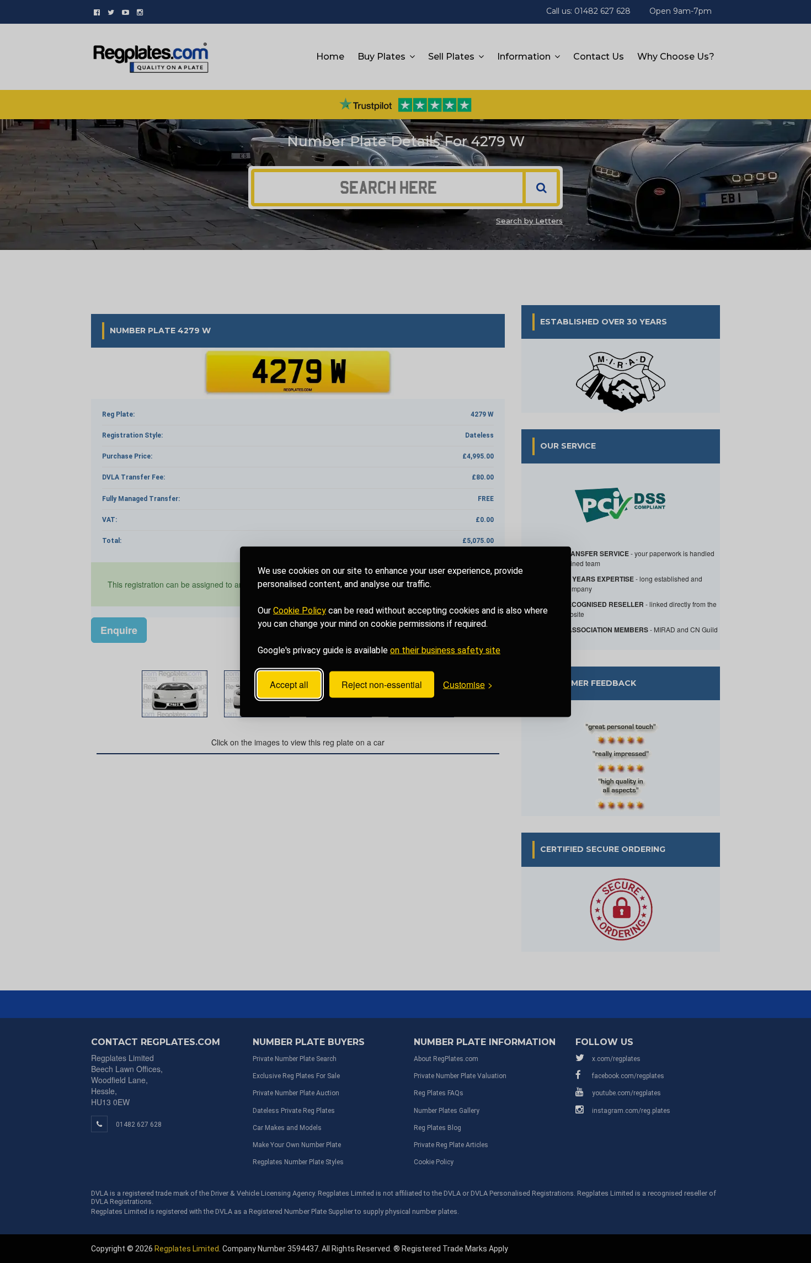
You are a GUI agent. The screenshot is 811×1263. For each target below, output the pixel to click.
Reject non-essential (382, 684)
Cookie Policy (299, 610)
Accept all (289, 684)
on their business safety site (445, 649)
